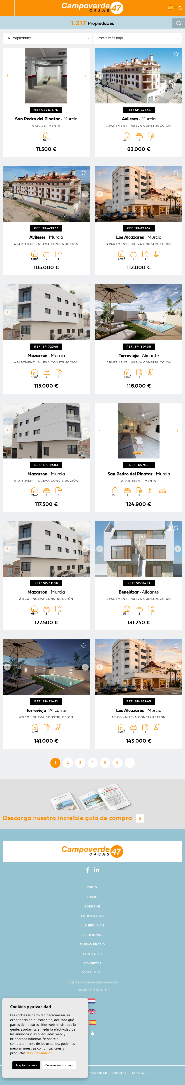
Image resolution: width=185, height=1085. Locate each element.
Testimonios (92, 935)
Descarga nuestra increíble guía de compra (68, 818)
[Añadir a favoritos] (83, 54)
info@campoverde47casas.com (92, 982)
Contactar (92, 954)
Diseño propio (92, 944)
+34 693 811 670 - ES (92, 990)
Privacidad (97, 1073)
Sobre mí (92, 906)
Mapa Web (139, 1073)
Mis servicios (92, 925)
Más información (39, 1053)
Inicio (92, 897)
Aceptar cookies (26, 1065)
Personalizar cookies (59, 1065)
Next (85, 75)
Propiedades (92, 916)
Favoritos (92, 963)
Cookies (119, 1073)
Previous (7, 75)
